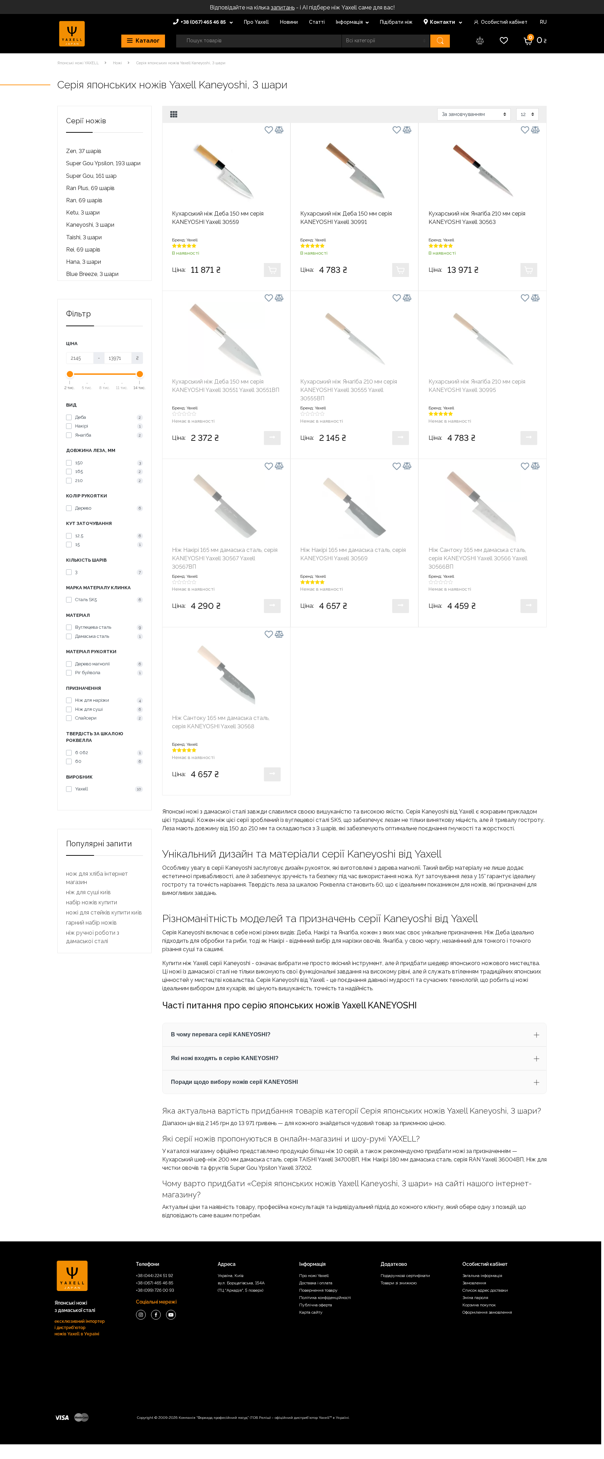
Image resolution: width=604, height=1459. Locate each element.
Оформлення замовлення (487, 1312)
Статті (317, 22)
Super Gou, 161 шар (91, 176)
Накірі (276, 941)
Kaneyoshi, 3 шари (90, 224)
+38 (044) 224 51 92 (154, 1275)
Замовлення (474, 1283)
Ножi (117, 63)
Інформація (349, 22)
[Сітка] (174, 115)
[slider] (70, 374)
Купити (272, 270)
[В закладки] (269, 131)
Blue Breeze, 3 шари (92, 274)
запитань (283, 7)
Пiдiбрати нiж (396, 22)
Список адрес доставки (485, 1290)
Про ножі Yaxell (314, 1275)
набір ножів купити (91, 902)
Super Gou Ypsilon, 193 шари (103, 163)
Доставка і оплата (315, 1283)
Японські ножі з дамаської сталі (204, 811)
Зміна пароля (475, 1297)
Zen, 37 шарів (83, 151)
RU (543, 22)
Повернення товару (318, 1290)
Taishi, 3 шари (84, 237)
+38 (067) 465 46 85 (204, 22)
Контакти (443, 22)
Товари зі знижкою (399, 1283)
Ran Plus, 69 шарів (90, 188)
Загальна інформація (482, 1275)
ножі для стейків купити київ (104, 912)
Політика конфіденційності (325, 1297)
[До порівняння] (279, 130)
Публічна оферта (315, 1305)
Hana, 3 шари (83, 261)
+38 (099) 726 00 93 (155, 1290)
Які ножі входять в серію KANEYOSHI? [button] (225, 1058)
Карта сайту (311, 1312)
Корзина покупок (479, 1305)
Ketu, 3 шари (83, 212)
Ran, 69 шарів (84, 200)
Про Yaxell (256, 22)
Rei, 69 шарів (83, 249)
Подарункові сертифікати (405, 1275)
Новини (289, 22)
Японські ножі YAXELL (78, 63)
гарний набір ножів (91, 922)
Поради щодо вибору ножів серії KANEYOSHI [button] (234, 1082)
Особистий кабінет (504, 22)
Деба (304, 932)
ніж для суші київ (88, 892)
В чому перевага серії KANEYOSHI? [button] (221, 1034)
